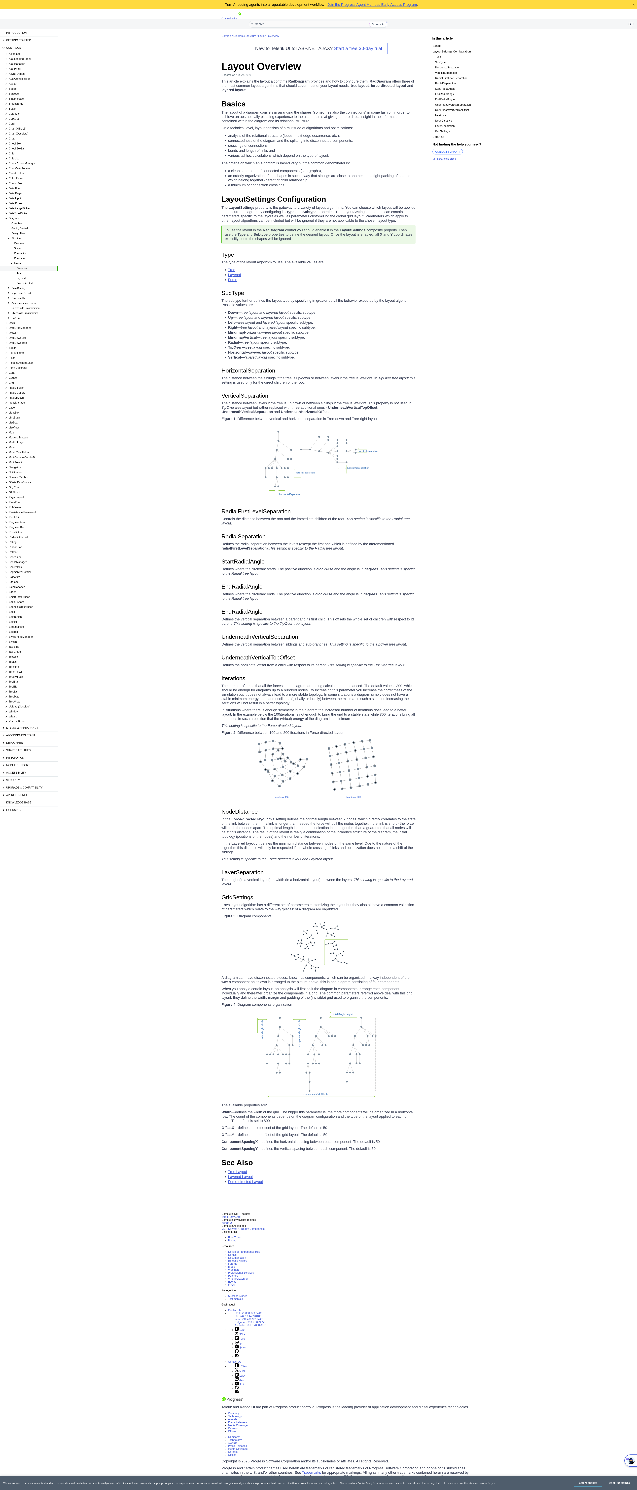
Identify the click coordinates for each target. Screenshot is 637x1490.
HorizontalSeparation (248, 370)
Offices (232, 1431)
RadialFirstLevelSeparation (256, 511)
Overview (16, 223)
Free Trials (234, 1237)
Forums (232, 1263)
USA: (248, 1313)
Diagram (238, 36)
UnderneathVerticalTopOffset (258, 657)
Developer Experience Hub (244, 1251)
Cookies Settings (619, 1483)
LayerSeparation (242, 872)
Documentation (237, 1257)
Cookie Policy (365, 1483)
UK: (248, 1316)
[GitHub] (237, 1352)
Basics (233, 104)
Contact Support (447, 151)
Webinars (233, 1269)
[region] (318, 1483)
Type (227, 254)
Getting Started (19, 228)
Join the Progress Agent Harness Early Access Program (372, 4)
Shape (17, 248)
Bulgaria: (250, 1322)
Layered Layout (240, 1177)
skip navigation (229, 18)
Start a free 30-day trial (358, 48)
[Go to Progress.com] (232, 1400)
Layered (21, 278)
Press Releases (237, 1422)
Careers (233, 1428)
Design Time (18, 233)
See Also (237, 1162)
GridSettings (237, 897)
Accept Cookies (588, 1483)
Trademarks (311, 1472)
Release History (237, 1260)
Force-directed (25, 283)
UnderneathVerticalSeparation (259, 636)
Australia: (250, 1325)
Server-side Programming (25, 308)
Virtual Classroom (238, 1278)
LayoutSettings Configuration (273, 199)
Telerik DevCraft (230, 1216)
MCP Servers (229, 1228)
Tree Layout (237, 1172)
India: (249, 1319)
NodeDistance (239, 811)
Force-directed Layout (245, 1182)
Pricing (232, 1240)
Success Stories (237, 1296)
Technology (235, 1416)
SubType (232, 293)
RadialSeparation (243, 536)
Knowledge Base (19, 802)
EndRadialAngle (241, 586)
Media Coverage (238, 1425)
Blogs (231, 1266)
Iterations (233, 678)
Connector (19, 258)
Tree (19, 273)
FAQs (231, 1284)
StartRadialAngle (243, 561)
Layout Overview (261, 66)
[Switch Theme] (631, 24)
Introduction (16, 32)
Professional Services (241, 1272)
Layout (262, 36)
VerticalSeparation (244, 395)
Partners (233, 1275)
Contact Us (234, 1310)
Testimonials (235, 1299)
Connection (20, 253)
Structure (251, 36)
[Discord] (237, 1356)
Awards (232, 1419)
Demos (232, 1254)
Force (232, 280)
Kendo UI (227, 1222)
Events (232, 1281)
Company (234, 1413)
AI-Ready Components (251, 1228)
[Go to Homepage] (239, 18)
